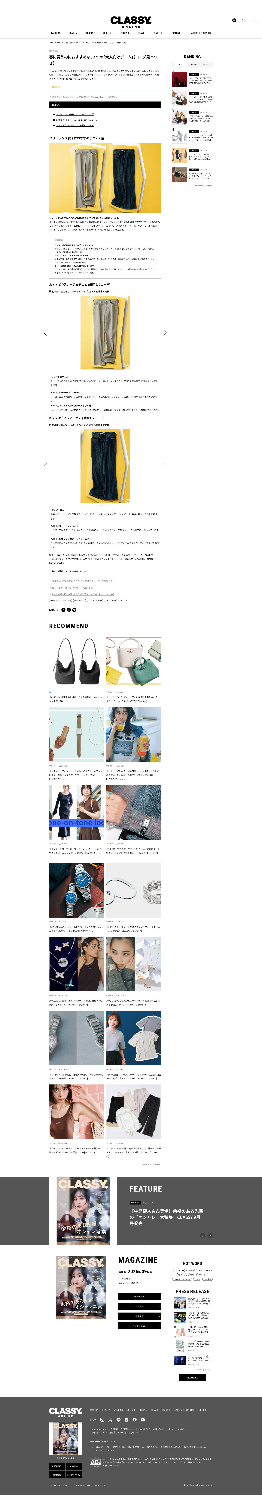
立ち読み (139, 1306)
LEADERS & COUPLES (200, 33)
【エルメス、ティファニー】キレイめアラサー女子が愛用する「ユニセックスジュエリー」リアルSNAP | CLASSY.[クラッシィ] (75, 775)
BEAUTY (73, 33)
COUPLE (125, 33)
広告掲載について (128, 1429)
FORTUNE (175, 33)
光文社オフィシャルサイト (177, 1429)
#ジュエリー (179, 1270)
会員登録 (114, 1429)
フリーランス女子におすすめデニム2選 (75, 114)
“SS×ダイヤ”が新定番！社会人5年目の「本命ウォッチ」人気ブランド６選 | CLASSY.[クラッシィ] (76, 1076)
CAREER (158, 33)
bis (143, 1447)
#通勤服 (191, 1270)
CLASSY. (99, 1447)
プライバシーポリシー (81, 1485)
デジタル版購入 (139, 1326)
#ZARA (197, 1279)
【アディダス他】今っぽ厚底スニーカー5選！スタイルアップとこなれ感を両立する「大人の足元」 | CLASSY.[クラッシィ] (201, 118)
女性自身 (164, 1447)
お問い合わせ (158, 1429)
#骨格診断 (207, 1279)
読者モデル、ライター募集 (102, 1432)
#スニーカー (202, 1275)
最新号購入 (139, 1296)
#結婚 (191, 1275)
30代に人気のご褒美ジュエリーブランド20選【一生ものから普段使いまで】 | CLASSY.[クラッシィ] (133, 1002)
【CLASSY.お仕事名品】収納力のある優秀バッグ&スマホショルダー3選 (76, 699)
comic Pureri (201, 1447)
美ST (137, 1447)
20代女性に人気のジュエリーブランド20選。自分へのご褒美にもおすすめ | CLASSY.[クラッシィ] (76, 1002)
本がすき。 (111, 1450)
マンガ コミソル (98, 1450)
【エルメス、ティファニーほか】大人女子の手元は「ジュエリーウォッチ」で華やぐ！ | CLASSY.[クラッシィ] (201, 137)
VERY (108, 1447)
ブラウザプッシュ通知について (128, 1432)
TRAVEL (142, 33)
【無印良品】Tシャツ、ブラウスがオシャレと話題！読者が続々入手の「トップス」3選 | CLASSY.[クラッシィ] (133, 1076)
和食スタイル (152, 1447)
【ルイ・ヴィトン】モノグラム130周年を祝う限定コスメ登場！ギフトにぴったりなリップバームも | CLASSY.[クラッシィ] (200, 80)
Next (210, 1235)
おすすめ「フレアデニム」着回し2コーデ (75, 125)
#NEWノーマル (79, 600)
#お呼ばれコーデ (203, 1270)
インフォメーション (100, 1429)
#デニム (122, 600)
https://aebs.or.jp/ (110, 1465)
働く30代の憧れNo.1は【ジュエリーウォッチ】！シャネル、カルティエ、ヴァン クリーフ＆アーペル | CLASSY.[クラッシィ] (200, 175)
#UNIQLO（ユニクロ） (182, 1279)
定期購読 (139, 1316)
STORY (115, 1447)
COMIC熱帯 (188, 1447)
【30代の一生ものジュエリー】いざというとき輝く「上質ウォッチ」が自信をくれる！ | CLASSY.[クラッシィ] (133, 850)
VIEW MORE (192, 1377)
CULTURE (108, 33)
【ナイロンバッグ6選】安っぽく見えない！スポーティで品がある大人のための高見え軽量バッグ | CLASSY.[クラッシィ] (201, 99)
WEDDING (90, 33)
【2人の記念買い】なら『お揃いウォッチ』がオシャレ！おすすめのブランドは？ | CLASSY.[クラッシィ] (76, 928)
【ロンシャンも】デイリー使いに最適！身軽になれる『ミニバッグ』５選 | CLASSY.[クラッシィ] (131, 699)
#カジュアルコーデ (95, 600)
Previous (202, 1235)
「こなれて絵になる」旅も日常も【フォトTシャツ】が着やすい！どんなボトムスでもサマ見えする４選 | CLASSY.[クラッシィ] (132, 775)
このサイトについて (59, 1485)
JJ (92, 1447)
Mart (130, 1447)
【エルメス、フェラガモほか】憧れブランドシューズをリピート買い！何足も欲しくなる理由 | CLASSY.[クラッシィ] (201, 156)
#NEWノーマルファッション (60, 600)
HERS (123, 1447)
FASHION (55, 33)
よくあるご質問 (144, 1429)
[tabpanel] (105, 353)
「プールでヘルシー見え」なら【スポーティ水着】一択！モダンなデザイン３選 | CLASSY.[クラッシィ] (74, 1150)
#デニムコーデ (110, 600)
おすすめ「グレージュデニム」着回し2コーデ (77, 119)
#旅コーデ (182, 1275)
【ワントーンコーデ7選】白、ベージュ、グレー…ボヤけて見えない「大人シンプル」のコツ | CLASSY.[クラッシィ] (76, 852)
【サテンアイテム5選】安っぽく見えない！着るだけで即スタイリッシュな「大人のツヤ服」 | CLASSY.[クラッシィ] (133, 1152)
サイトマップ (99, 1485)
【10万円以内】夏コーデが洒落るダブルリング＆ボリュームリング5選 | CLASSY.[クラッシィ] (133, 928)
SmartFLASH (176, 1447)
